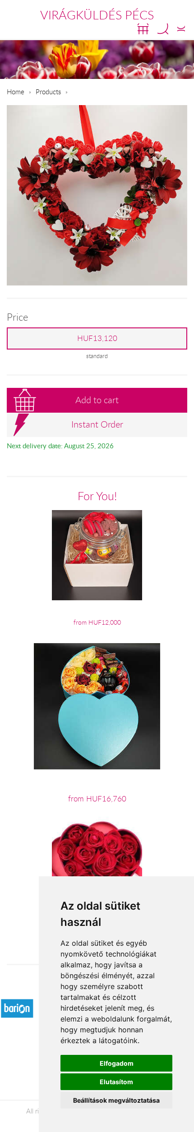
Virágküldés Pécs (97, 15)
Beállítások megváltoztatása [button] (116, 1100)
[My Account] (181, 28)
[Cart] (143, 28)
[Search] (162, 28)
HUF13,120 (97, 338)
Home (15, 91)
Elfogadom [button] (117, 1063)
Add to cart (97, 400)
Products (48, 91)
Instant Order (97, 424)
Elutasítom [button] (116, 1082)
